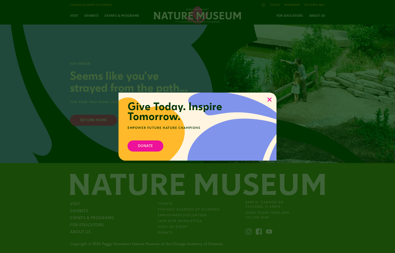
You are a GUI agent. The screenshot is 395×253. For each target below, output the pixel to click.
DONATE (145, 146)
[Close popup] (269, 99)
